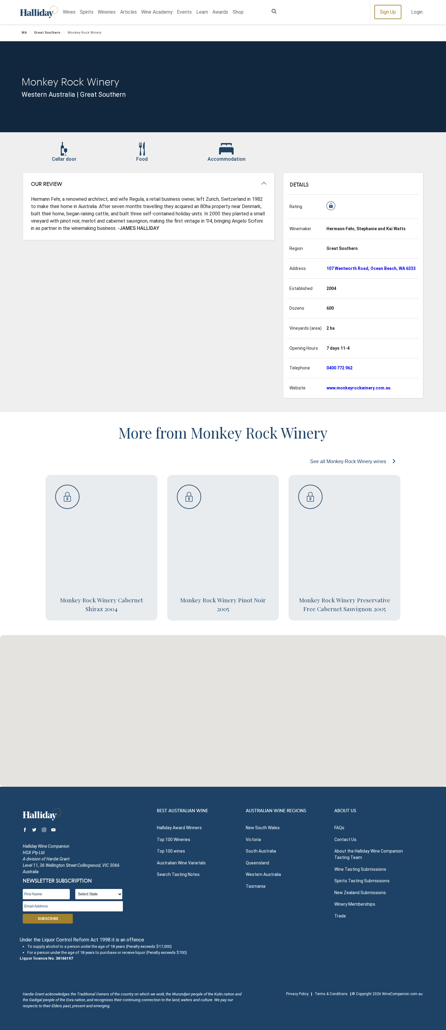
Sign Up (388, 12)
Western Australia (263, 874)
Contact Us (345, 839)
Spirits (86, 12)
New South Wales (263, 827)
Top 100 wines (171, 851)
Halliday (39, 12)
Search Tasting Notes (178, 874)
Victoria (253, 839)
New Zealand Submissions (360, 892)
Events (184, 12)
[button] (223, 707)
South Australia (261, 851)
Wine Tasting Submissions (360, 869)
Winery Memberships (354, 904)
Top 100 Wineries (173, 839)
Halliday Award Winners (179, 827)
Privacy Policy (297, 994)
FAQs (339, 827)
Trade (340, 916)
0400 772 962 (339, 367)
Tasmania (255, 886)
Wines (69, 12)
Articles (128, 12)
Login (417, 12)
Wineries (107, 12)
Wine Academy (157, 12)
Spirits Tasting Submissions (362, 880)
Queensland (257, 862)
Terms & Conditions (331, 994)
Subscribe (48, 919)
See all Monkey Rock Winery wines (348, 461)
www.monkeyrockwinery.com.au (358, 387)
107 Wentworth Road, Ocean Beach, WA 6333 (371, 268)
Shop (238, 12)
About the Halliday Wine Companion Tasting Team (368, 854)
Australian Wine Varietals (181, 862)
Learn (202, 12)
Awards (220, 12)
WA (24, 33)
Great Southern (47, 33)
